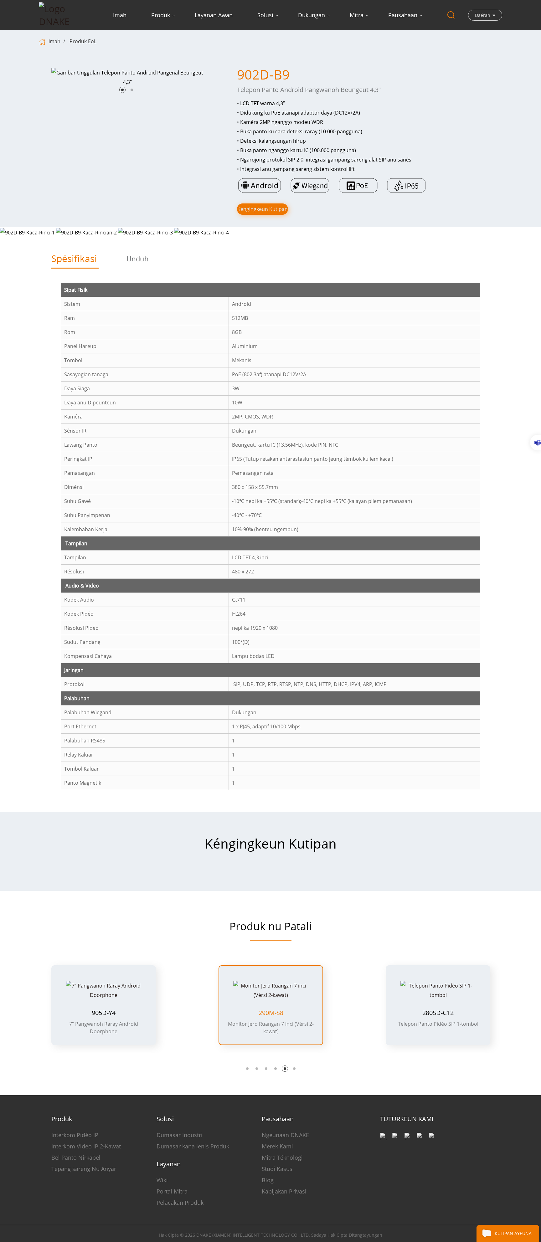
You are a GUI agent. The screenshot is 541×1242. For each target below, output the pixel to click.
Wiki (162, 1180)
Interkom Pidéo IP (74, 1135)
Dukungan (311, 15)
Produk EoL (83, 41)
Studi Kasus (277, 1169)
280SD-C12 (438, 1013)
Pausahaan (402, 15)
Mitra (356, 15)
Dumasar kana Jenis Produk (193, 1146)
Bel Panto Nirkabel (75, 1157)
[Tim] (535, 442)
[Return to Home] (43, 41)
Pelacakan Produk (180, 1202)
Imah (119, 15)
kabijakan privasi (284, 1191)
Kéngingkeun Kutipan (262, 209)
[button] (122, 90)
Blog (268, 1180)
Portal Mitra (172, 1191)
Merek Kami (277, 1146)
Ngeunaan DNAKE (285, 1135)
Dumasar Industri (180, 1135)
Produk (160, 15)
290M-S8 (271, 1013)
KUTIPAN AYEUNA (513, 1233)
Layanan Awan (214, 15)
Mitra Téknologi (282, 1157)
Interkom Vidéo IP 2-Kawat (86, 1146)
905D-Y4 (104, 1013)
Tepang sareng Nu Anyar (83, 1169)
